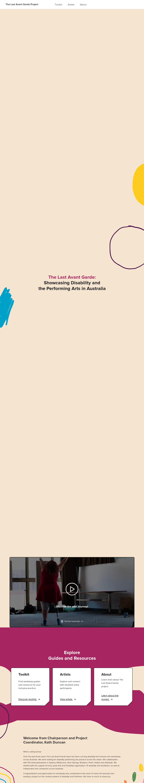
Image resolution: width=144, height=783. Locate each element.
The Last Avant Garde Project (22, 4)
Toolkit (58, 4)
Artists (71, 4)
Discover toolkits (27, 699)
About (83, 4)
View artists (66, 699)
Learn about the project (109, 697)
